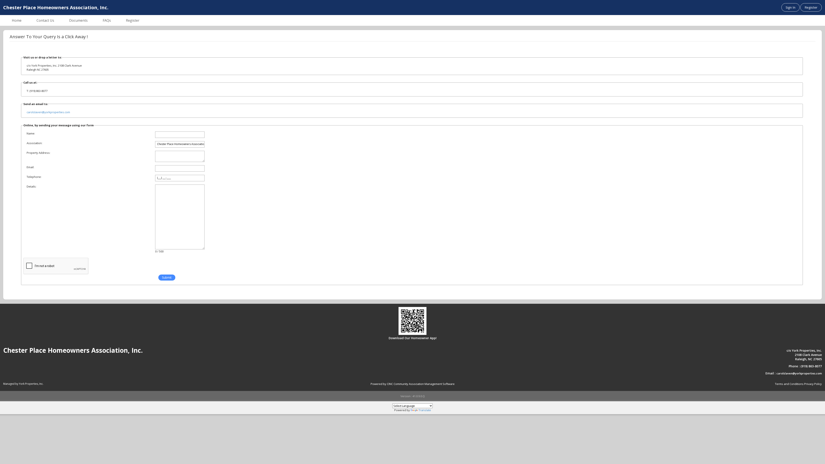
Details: (31, 186)
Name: (31, 133)
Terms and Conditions (789, 384)
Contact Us (45, 20)
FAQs (107, 20)
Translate (425, 410)
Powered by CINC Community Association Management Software (413, 384)
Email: (30, 167)
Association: (34, 143)
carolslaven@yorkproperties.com (48, 112)
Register (811, 7)
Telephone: (34, 177)
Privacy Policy (813, 384)
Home (16, 20)
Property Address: (38, 153)
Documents (78, 20)
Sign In (790, 7)
